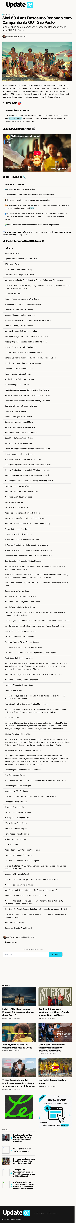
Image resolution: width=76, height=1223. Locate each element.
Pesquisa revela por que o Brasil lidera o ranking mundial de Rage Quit (24, 1161)
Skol (32, 208)
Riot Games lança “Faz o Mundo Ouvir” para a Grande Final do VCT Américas (23, 1138)
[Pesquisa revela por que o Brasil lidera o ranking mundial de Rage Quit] (6, 1161)
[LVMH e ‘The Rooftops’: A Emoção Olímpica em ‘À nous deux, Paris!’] (19, 996)
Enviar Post (5, 1219)
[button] (3, 4)
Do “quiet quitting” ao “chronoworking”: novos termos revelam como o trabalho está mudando (23, 1185)
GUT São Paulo (15, 118)
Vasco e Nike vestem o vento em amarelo (22, 1150)
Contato (18, 1219)
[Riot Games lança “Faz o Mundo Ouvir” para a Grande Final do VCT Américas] (6, 1137)
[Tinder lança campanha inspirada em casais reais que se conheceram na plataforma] (19, 1067)
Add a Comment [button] (12, 942)
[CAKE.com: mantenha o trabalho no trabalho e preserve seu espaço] (55, 1032)
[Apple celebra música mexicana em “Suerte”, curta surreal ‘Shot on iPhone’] (55, 996)
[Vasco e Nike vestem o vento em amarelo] (6, 1150)
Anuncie (12, 1219)
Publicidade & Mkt (9, 14)
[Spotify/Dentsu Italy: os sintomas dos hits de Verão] (19, 1032)
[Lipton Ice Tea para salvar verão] (55, 1067)
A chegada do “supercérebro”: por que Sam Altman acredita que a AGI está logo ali (24, 1173)
